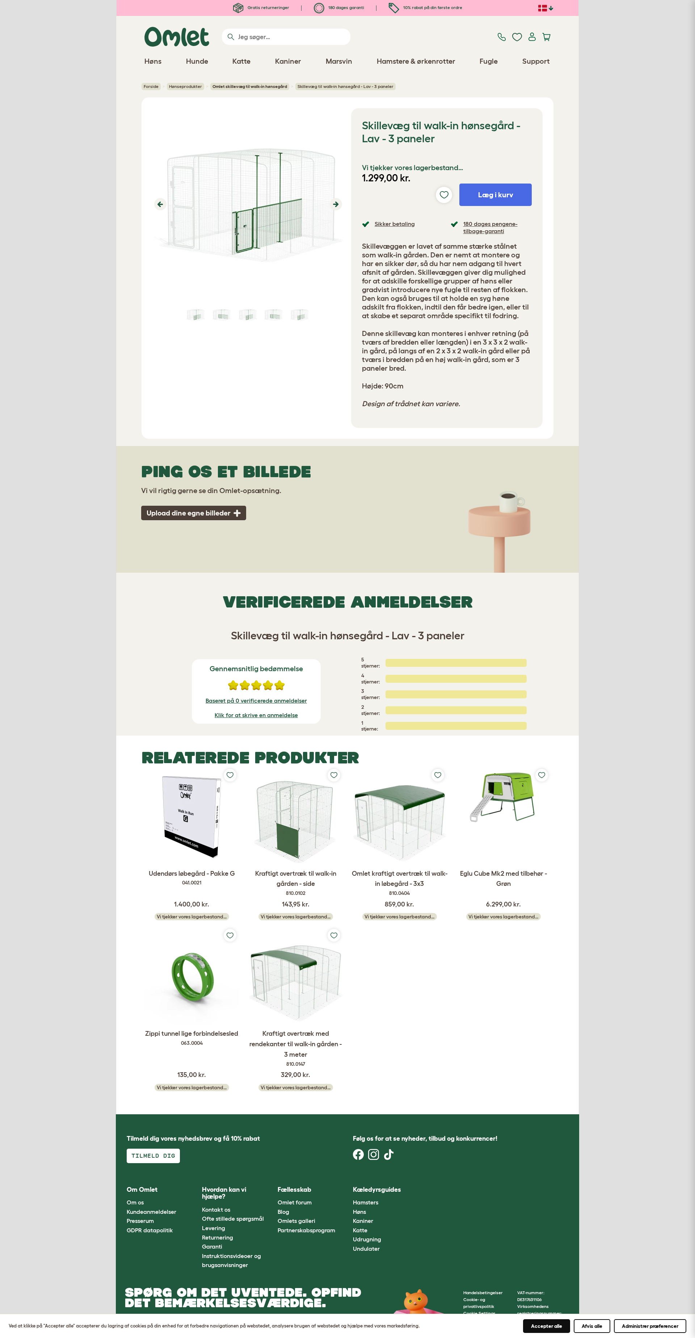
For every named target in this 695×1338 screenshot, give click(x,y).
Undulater (366, 1248)
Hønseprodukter (185, 86)
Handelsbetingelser (483, 1292)
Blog (283, 1211)
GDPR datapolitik (150, 1230)
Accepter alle (546, 1326)
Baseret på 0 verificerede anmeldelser (256, 700)
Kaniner (363, 1220)
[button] (159, 204)
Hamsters (365, 1202)
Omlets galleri (296, 1220)
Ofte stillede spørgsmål (233, 1218)
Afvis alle (592, 1326)
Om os (135, 1202)
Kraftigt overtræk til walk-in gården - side (295, 883)
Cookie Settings (479, 1313)
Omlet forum (295, 1202)
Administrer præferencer (650, 1326)
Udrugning (367, 1239)
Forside (151, 86)
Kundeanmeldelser (151, 1211)
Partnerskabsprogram (306, 1230)
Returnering (217, 1237)
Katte (360, 1230)
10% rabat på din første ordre (432, 7)
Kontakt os (216, 1209)
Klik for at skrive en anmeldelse (256, 715)
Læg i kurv (495, 195)
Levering (213, 1228)
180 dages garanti (345, 7)
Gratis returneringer (268, 7)
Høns (359, 1211)
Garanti (212, 1246)
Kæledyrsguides (377, 1189)
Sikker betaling (395, 223)
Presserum (140, 1220)
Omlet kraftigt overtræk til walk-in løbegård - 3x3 (399, 883)
